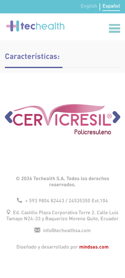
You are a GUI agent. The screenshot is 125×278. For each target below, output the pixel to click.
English (89, 6)
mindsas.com (94, 246)
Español (111, 6)
